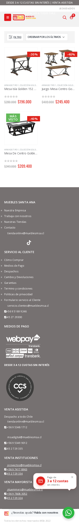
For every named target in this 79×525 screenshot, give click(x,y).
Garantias (10, 282)
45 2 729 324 (15, 498)
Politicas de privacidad (18, 294)
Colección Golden (29, 85)
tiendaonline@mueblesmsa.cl (25, 233)
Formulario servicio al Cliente (22, 300)
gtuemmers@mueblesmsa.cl (25, 489)
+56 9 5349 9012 (17, 443)
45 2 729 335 (15, 448)
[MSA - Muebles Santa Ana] (24, 17)
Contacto (10, 227)
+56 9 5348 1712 (17, 427)
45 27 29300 (14, 317)
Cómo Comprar (14, 260)
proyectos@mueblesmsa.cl (24, 465)
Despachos (11, 271)
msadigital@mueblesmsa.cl (24, 437)
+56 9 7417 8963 (17, 469)
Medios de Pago (14, 265)
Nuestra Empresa (15, 210)
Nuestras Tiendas (15, 221)
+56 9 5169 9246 (16, 311)
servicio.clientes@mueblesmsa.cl (28, 305)
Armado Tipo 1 (11, 85)
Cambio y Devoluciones (18, 277)
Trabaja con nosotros (17, 216)
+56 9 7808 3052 (17, 493)
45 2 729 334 (15, 473)
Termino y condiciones (18, 288)
